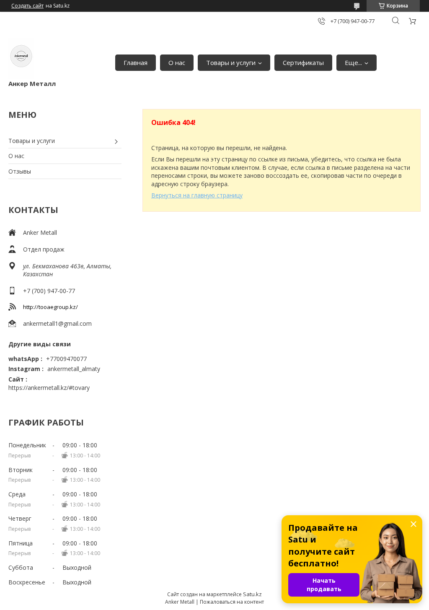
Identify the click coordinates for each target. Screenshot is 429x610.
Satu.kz (252, 594)
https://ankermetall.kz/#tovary (49, 388)
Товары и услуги (231, 62)
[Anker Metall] (21, 58)
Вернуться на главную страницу (197, 195)
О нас (176, 62)
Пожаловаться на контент (232, 601)
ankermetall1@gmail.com (57, 323)
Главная (135, 62)
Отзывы (19, 171)
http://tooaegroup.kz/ (50, 307)
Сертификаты (303, 62)
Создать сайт (27, 6)
